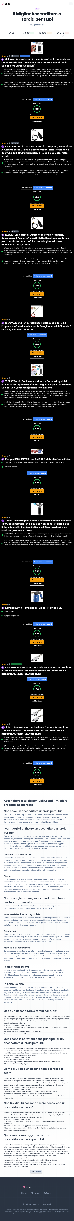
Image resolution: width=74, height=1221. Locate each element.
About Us (35, 1193)
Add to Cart (37, 121)
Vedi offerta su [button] (43, 99)
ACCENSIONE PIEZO (10, 467)
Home (24, 1193)
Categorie (48, 1193)
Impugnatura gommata (12, 616)
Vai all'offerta (37, 117)
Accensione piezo (10, 611)
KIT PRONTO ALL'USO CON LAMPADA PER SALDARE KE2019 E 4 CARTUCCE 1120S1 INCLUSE (34, 463)
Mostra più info (27, 99)
